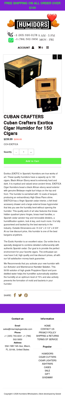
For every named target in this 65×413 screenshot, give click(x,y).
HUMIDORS (47, 353)
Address (17, 342)
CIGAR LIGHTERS (47, 360)
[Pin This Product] (26, 295)
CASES (47, 367)
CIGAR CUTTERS (47, 356)
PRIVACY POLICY (47, 332)
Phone (18, 332)
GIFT (47, 373)
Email (17, 325)
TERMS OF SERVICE (47, 339)
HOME (47, 325)
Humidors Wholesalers (28, 393)
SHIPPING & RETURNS (47, 335)
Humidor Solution (42, 266)
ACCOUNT (24, 47)
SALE (47, 370)
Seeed (58, 393)
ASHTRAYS (47, 363)
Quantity (8, 151)
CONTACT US (47, 328)
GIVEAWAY (47, 377)
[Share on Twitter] (20, 295)
